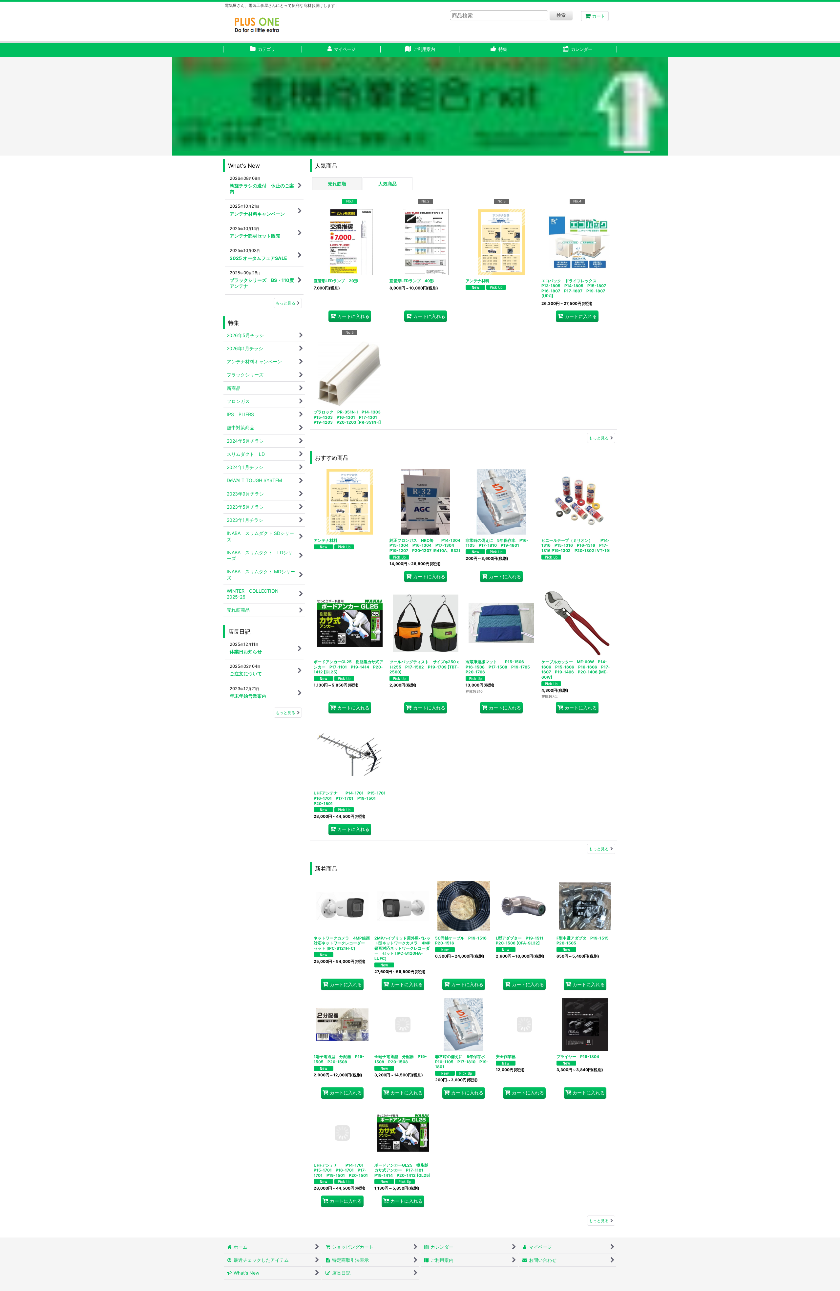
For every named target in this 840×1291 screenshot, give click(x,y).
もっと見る (599, 437)
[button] (498, 50)
